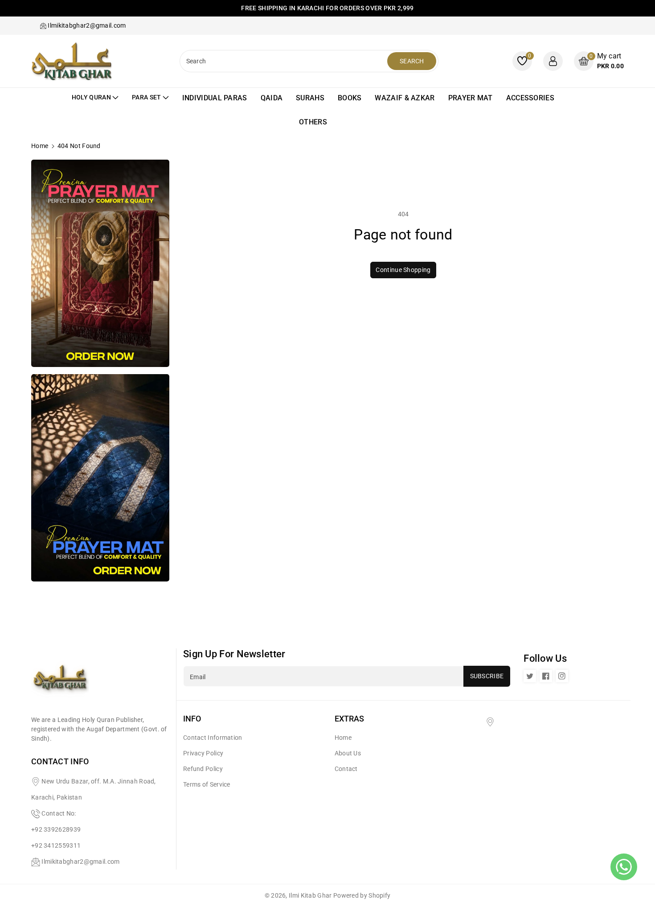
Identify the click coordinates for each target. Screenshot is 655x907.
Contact (346, 768)
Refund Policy (203, 768)
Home (39, 145)
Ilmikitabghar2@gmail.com (80, 861)
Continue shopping (403, 269)
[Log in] (553, 61)
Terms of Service (206, 784)
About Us (348, 753)
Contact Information (212, 737)
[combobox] (284, 61)
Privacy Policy (203, 753)
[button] (599, 61)
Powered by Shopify (361, 895)
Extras (349, 718)
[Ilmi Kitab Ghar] (60, 681)
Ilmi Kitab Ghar (310, 895)
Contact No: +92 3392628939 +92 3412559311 (56, 829)
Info (192, 718)
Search (412, 61)
